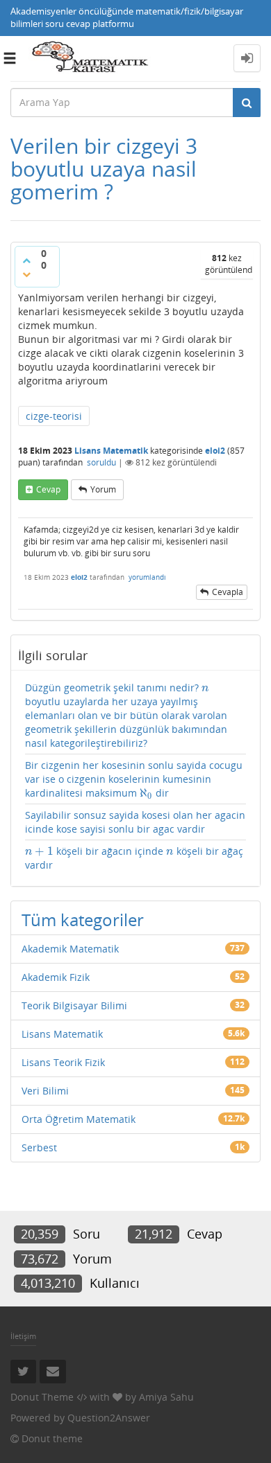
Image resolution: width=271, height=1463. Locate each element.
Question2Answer (108, 1417)
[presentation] (205, 687)
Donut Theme (42, 1396)
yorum (103, 489)
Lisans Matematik (111, 450)
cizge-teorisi (54, 416)
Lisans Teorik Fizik (63, 1062)
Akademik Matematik (70, 948)
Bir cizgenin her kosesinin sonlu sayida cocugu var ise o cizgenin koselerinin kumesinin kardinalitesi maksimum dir (134, 779)
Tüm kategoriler (83, 919)
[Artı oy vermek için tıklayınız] (26, 260)
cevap (48, 489)
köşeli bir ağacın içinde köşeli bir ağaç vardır (134, 857)
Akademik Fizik (56, 977)
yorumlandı (147, 577)
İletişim (23, 1336)
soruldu (101, 462)
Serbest (39, 1147)
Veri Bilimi (45, 1090)
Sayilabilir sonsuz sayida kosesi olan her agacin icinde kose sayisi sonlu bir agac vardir (135, 821)
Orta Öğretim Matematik (79, 1119)
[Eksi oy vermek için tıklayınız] (26, 274)
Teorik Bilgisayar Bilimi (74, 1005)
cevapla (227, 592)
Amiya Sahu (166, 1396)
